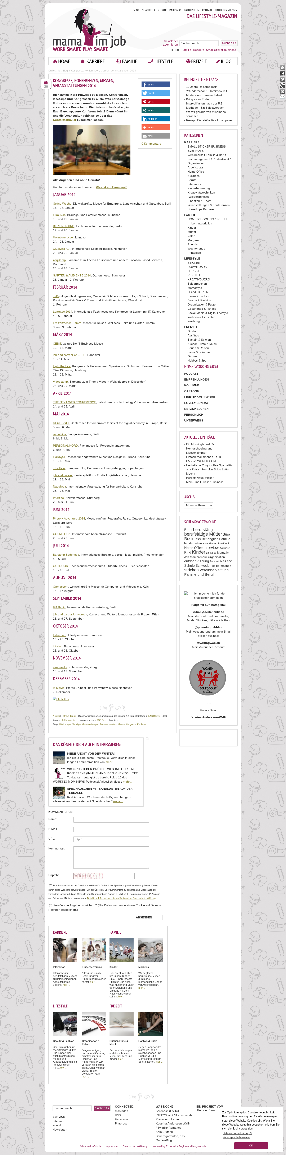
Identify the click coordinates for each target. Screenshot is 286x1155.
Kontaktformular (64, 119)
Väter (191, 236)
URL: (51, 838)
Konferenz (142, 724)
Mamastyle (195, 287)
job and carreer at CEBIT (69, 355)
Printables (194, 252)
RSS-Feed (102, 720)
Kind (187, 552)
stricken (191, 570)
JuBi (56, 296)
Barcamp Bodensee (66, 554)
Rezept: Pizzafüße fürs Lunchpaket (209, 120)
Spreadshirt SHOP (168, 1111)
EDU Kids (59, 214)
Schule (189, 565)
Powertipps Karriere (201, 209)
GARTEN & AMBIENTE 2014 (72, 275)
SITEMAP (162, 10)
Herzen (213, 543)
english (212, 539)
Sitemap (58, 1121)
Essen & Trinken (198, 296)
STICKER (194, 262)
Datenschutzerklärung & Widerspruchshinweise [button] (237, 1135)
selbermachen (221, 565)
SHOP (136, 10)
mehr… (110, 762)
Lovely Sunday (196, 403)
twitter (282, 79)
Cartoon (191, 391)
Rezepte (198, 49)
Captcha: (54, 875)
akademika (60, 667)
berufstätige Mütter (203, 534)
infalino (57, 646)
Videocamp (60, 381)
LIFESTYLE (164, 61)
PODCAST (191, 373)
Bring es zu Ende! (198, 99)
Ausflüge (193, 335)
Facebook (121, 1119)
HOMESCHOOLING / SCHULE (208, 219)
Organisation (216, 557)
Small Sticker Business (221, 49)
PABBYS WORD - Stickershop (175, 1115)
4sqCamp (59, 260)
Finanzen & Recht (199, 200)
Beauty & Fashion (199, 300)
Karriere (224, 548)
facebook (282, 73)
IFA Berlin (59, 607)
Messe (121, 724)
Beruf (188, 530)
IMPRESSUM (175, 10)
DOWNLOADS (197, 267)
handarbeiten (193, 543)
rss (282, 67)
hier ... (66, 984)
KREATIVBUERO (199, 279)
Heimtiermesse (63, 237)
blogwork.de (199, 1146)
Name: (52, 819)
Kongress (131, 724)
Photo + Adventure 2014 (69, 518)
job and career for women (70, 614)
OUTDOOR (60, 566)
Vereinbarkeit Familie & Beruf (207, 155)
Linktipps (211, 552)
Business (194, 175)
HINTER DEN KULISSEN (226, 10)
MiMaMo (58, 687)
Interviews (194, 184)
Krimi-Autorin (164, 1131)
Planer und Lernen (168, 1119)
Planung (202, 561)
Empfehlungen (196, 379)
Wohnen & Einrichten (201, 317)
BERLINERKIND (63, 226)
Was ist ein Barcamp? (111, 187)
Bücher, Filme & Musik (202, 343)
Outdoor (193, 331)
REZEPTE (194, 275)
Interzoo (58, 497)
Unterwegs (193, 420)
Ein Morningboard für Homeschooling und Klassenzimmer (200, 448)
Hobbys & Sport (198, 360)
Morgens (193, 240)
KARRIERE (95, 61)
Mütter (192, 231)
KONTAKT (207, 10)
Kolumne (191, 385)
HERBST (193, 271)
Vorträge (76, 724)
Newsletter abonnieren (170, 42)
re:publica (59, 434)
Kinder (192, 227)
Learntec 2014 (62, 311)
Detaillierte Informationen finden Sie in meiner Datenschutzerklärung (121, 898)
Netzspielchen (196, 408)
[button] (156, 85)
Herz (205, 543)
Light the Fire (62, 366)
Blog (65, 70)
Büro (226, 534)
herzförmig (224, 543)
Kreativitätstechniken (201, 192)
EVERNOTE (196, 150)
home (64, 61)
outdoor (190, 561)
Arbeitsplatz (195, 167)
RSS (118, 1115)
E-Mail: (53, 828)
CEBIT (57, 343)
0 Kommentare (151, 143)
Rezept (226, 561)
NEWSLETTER (148, 10)
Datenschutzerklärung (135, 1146)
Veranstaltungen (90, 724)
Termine (104, 724)
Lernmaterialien (201, 223)
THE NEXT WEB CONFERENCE (74, 402)
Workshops (65, 724)
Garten (192, 356)
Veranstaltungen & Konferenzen (209, 205)
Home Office (196, 171)
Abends (193, 244)
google (282, 85)
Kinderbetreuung (199, 188)
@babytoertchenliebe (208, 612)
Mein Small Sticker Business (204, 482)
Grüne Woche (62, 203)
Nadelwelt (59, 486)
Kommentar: (56, 848)
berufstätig (203, 529)
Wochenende (196, 248)
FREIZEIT (199, 61)
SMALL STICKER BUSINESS (207, 146)
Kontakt (58, 1125)
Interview (211, 548)
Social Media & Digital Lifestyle (208, 313)
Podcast (214, 561)
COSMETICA (61, 248)
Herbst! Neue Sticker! (200, 477)
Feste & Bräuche (199, 352)
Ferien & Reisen (198, 348)
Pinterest (121, 1123)
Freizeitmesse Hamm (67, 323)
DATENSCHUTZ (191, 10)
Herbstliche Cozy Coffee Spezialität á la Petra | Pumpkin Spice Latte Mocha (209, 469)
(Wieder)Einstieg (199, 196)
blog (226, 61)
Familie (186, 49)
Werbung (194, 321)
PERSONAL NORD (65, 445)
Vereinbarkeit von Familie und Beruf (206, 572)
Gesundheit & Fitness (202, 308)
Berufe (192, 180)
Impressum (112, 1146)
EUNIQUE (59, 456)
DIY (204, 539)
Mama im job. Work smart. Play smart (89, 30)
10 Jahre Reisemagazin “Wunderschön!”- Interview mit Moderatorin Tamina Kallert (206, 91)
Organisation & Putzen (202, 304)
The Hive (59, 468)
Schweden (203, 565)
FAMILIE (129, 61)
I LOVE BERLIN (198, 292)
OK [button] (251, 1145)
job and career (62, 475)
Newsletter (60, 1129)
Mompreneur (198, 557)
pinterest (282, 91)
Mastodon (121, 1111)
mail (282, 97)
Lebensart (59, 635)
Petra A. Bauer (69, 716)
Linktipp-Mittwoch (199, 397)
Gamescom (60, 586)
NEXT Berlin (61, 423)
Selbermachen (197, 283)
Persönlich (193, 414)
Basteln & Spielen (199, 339)
